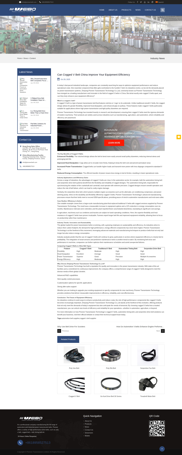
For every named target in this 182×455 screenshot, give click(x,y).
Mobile (87, 436)
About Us (113, 10)
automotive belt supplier (70, 318)
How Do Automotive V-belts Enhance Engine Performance (140, 327)
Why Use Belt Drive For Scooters (71, 327)
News (138, 10)
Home (101, 10)
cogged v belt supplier (88, 318)
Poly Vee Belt (74, 368)
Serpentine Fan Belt (147, 368)
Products (126, 10)
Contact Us (150, 10)
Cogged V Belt (74, 396)
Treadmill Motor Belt (147, 396)
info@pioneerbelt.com (29, 2)
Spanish (161, 2)
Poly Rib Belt (111, 368)
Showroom (89, 433)
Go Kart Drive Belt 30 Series (110, 396)
